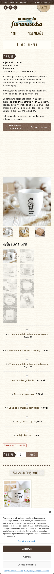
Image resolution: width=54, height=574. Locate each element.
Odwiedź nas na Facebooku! (5, 7)
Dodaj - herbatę (23, 421)
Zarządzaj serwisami (26, 541)
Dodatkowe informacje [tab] (15, 127)
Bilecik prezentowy (24, 394)
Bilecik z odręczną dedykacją (24, 407)
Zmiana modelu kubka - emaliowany (28, 364)
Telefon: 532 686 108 (42, 2)
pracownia (27, 21)
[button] (49, 512)
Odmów (27, 557)
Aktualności (35, 33)
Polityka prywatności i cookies (36, 571)
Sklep (14, 33)
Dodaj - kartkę (23, 435)
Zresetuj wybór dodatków (14, 445)
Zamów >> (32, 455)
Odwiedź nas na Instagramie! (15, 7)
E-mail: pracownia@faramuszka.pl (16, 2)
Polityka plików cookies (13, 571)
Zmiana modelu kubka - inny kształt (28, 334)
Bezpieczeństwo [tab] (39, 127)
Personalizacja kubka (23, 380)
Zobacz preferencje (27, 564)
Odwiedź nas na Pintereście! (10, 7)
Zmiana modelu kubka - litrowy (23, 350)
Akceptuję (27, 549)
